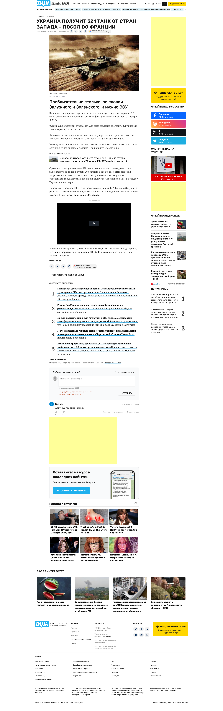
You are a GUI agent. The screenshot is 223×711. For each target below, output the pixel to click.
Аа (165, 4)
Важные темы (44, 9)
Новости (76, 4)
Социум (153, 661)
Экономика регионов (43, 679)
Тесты (133, 4)
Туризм (153, 672)
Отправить (126, 393)
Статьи (85, 4)
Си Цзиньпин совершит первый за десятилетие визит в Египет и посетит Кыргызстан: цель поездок (164, 313)
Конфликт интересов (81, 669)
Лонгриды (123, 4)
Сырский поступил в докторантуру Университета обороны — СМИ (163, 275)
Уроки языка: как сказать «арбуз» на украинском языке (161, 224)
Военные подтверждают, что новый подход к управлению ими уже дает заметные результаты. (97, 321)
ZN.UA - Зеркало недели (168, 176)
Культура (115, 676)
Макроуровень (40, 669)
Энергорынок (40, 672)
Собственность (156, 676)
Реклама (74, 636)
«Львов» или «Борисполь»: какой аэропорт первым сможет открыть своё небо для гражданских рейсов (164, 298)
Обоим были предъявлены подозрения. (96, 334)
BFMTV (53, 120)
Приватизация (40, 676)
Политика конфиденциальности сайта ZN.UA (170, 703)
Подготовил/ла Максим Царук (67, 274)
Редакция (75, 632)
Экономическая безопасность (85, 672)
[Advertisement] (83, 440)
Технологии (116, 665)
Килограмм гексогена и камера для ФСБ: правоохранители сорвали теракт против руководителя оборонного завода (163, 259)
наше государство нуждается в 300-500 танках (81, 251)
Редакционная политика (81, 639)
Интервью (111, 4)
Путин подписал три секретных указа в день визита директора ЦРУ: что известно (164, 328)
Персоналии (78, 676)
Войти (158, 4)
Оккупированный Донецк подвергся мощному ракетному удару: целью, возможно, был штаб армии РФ (162, 240)
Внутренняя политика (43, 661)
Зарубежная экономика (82, 665)
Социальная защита (81, 661)
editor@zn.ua (108, 649)
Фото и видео (97, 4)
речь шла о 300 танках (86, 194)
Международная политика (45, 665)
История (153, 665)
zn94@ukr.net (100, 643)
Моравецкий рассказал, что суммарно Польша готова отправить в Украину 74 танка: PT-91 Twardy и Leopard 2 (93, 159)
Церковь (115, 672)
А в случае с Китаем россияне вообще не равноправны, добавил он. (94, 308)
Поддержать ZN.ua (177, 4)
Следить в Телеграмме (73, 490)
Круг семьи (154, 669)
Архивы (74, 628)
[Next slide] (184, 9)
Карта (73, 643)
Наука (114, 661)
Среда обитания (118, 669)
